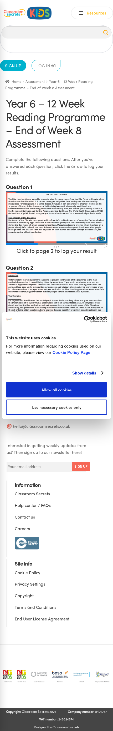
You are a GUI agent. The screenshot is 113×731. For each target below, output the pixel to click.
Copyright (24, 595)
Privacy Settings (30, 584)
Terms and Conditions (35, 607)
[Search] (105, 32)
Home (17, 81)
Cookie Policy (27, 572)
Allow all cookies (57, 390)
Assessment (35, 81)
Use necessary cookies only (56, 407)
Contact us (25, 517)
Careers (22, 528)
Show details (84, 373)
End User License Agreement (42, 619)
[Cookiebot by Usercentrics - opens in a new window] (84, 319)
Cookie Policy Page (71, 352)
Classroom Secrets (32, 494)
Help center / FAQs (33, 505)
